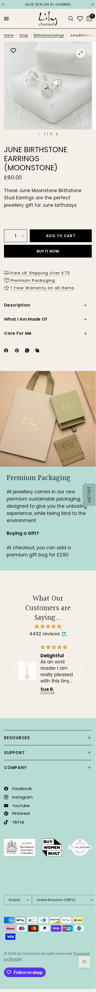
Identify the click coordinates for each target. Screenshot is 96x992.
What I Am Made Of (25, 319)
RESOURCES (17, 738)
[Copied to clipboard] (38, 350)
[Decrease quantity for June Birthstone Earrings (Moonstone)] (8, 236)
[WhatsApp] (28, 350)
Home (9, 35)
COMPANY (15, 767)
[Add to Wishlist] (13, 51)
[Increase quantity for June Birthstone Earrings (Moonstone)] (23, 236)
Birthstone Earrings (49, 35)
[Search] (70, 18)
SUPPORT (14, 752)
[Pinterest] (18, 350)
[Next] (56, 134)
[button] (10, 665)
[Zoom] (81, 53)
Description (17, 305)
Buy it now (48, 251)
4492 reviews (44, 634)
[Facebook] (7, 350)
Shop (23, 35)
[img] (48, 626)
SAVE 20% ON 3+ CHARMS (48, 4)
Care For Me (18, 333)
